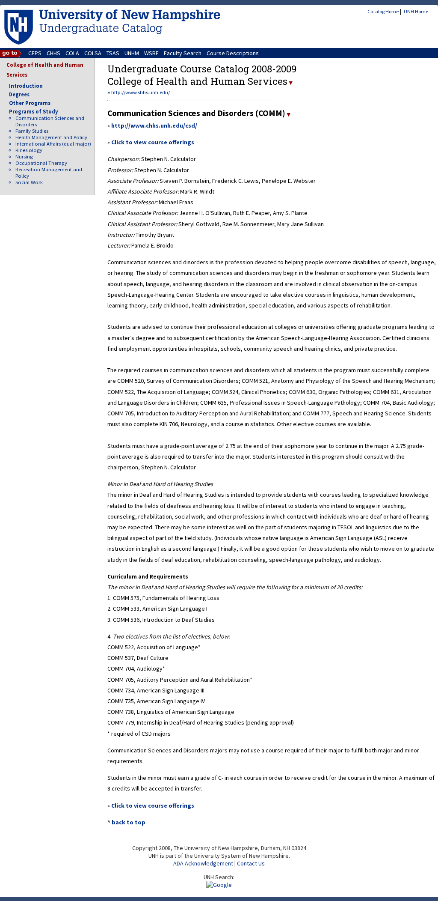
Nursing (24, 156)
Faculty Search (182, 53)
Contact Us (251, 863)
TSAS (113, 53)
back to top (128, 822)
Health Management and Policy (51, 137)
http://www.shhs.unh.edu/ (140, 92)
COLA (72, 53)
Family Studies (31, 131)
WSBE (151, 53)
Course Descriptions (233, 53)
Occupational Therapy (41, 163)
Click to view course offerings (152, 142)
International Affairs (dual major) (53, 143)
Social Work (29, 182)
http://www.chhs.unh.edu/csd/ (154, 125)
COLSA (92, 53)
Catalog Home (383, 11)
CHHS (53, 53)
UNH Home (416, 11)
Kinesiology (28, 150)
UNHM (131, 53)
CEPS (34, 53)
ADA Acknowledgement (203, 863)
